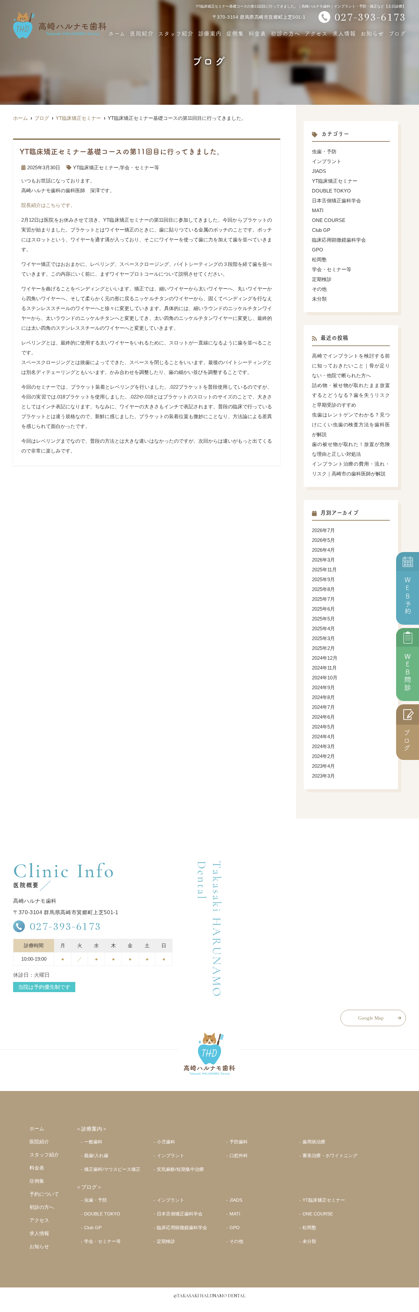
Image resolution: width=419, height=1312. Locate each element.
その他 (319, 289)
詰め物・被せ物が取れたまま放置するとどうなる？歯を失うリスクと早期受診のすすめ (351, 395)
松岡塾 (319, 259)
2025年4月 (323, 628)
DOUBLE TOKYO (331, 191)
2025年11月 (324, 569)
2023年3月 (323, 776)
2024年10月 (324, 677)
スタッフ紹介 (175, 33)
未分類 (319, 299)
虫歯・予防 (324, 151)
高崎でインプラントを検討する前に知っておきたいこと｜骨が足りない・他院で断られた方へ (351, 365)
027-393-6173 (65, 926)
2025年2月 (323, 648)
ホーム (116, 33)
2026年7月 (323, 530)
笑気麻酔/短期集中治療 (180, 1169)
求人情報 (344, 33)
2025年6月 (323, 609)
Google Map (371, 1018)
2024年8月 (323, 697)
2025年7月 (323, 599)
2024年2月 (323, 756)
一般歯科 (93, 1141)
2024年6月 (323, 717)
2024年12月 (324, 658)
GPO (317, 249)
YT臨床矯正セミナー (95, 167)
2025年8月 (323, 589)
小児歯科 (166, 1141)
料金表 (257, 33)
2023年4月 (323, 766)
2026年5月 (323, 540)
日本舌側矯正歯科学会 (336, 200)
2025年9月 (323, 579)
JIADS (319, 171)
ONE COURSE (328, 220)
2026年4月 (323, 550)
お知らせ (372, 33)
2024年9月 (323, 687)
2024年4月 (323, 736)
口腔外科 (238, 1155)
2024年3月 (323, 746)
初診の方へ (285, 33)
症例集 (235, 33)
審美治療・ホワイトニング (329, 1155)
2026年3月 (323, 560)
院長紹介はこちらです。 (48, 205)
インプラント (326, 161)
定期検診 (322, 279)
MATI (317, 210)
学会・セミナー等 (139, 167)
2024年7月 (323, 707)
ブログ (397, 33)
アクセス (316, 33)
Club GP (321, 230)
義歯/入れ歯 (96, 1155)
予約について (44, 1194)
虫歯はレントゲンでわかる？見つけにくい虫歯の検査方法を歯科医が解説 (351, 424)
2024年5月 (323, 727)
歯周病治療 (313, 1141)
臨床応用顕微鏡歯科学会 (339, 240)
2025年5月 (323, 618)
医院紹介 (142, 33)
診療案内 (210, 33)
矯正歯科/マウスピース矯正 (112, 1169)
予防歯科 (238, 1141)
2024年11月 (324, 668)
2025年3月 (323, 638)
